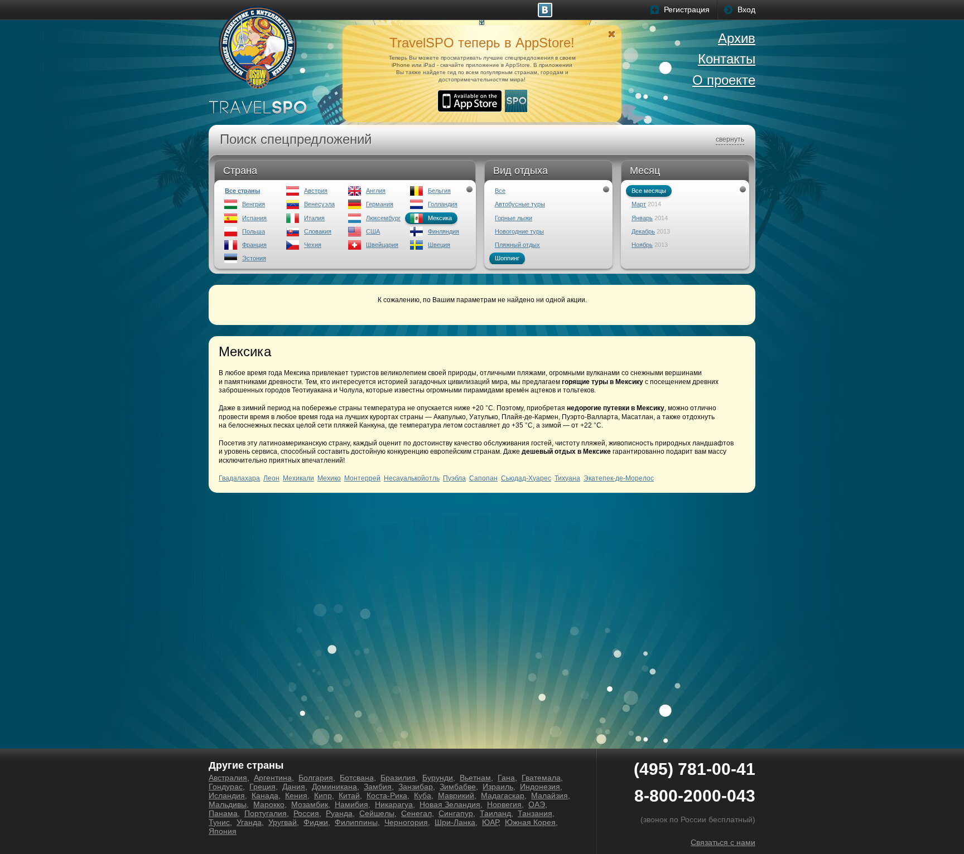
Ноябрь (642, 244)
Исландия (227, 795)
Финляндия (443, 231)
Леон (271, 478)
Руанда (339, 813)
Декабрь (643, 231)
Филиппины (356, 822)
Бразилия (398, 777)
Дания (293, 786)
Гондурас (226, 786)
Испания (254, 218)
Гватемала (541, 777)
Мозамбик (309, 804)
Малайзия (549, 795)
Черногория (406, 822)
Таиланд (495, 813)
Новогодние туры (519, 231)
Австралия (228, 777)
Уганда (249, 822)
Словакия (317, 231)
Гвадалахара (239, 478)
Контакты (726, 58)
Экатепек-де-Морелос (619, 478)
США (373, 231)
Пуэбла (454, 478)
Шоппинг (507, 258)
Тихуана (567, 478)
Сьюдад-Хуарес (526, 478)
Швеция (439, 244)
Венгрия (253, 204)
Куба (422, 795)
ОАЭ (536, 804)
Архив (736, 38)
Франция (254, 244)
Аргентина (273, 777)
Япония (223, 831)
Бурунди (437, 777)
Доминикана (334, 786)
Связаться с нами (723, 842)
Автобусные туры (520, 204)
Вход (746, 9)
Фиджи (315, 822)
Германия (379, 204)
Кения (296, 795)
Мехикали (298, 478)
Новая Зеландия (450, 804)
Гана (506, 777)
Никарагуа (394, 804)
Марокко (269, 804)
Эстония (254, 258)
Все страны (242, 190)
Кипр (323, 795)
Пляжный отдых (517, 244)
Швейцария (382, 244)
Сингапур (455, 813)
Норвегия (504, 804)
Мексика (440, 218)
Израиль (498, 786)
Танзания (535, 813)
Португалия (265, 813)
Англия (375, 190)
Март (639, 204)
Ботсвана (357, 777)
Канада (265, 795)
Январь (642, 218)
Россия (306, 813)
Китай (349, 795)
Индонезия (540, 786)
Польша (253, 231)
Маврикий (456, 795)
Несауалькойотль (412, 478)
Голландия (442, 204)
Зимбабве (458, 786)
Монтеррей (362, 478)
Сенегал (416, 813)
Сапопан (483, 478)
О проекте (723, 80)
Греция (262, 786)
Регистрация (687, 9)
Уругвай (282, 822)
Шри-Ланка (455, 822)
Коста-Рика (387, 795)
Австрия (315, 190)
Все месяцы (649, 190)
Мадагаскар (502, 795)
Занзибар (415, 786)
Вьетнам (475, 777)
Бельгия (439, 190)
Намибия (351, 804)
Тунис (219, 822)
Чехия (312, 244)
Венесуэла (319, 204)
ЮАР (490, 822)
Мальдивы (228, 804)
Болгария (315, 777)
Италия (314, 218)
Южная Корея (530, 822)
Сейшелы (376, 813)
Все (500, 190)
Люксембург (383, 218)
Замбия (378, 786)
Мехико (329, 478)
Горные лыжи (513, 218)
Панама (223, 813)
